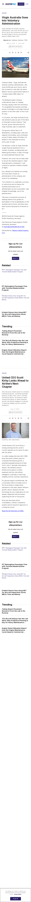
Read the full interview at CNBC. (13, 511)
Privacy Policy (17, 894)
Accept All (15, 898)
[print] (28, 52)
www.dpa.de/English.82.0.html (14, 227)
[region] (15, 895)
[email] (21, 52)
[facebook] (10, 52)
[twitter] (15, 52)
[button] (3, 4)
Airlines (4, 13)
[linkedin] (12, 52)
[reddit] (18, 52)
